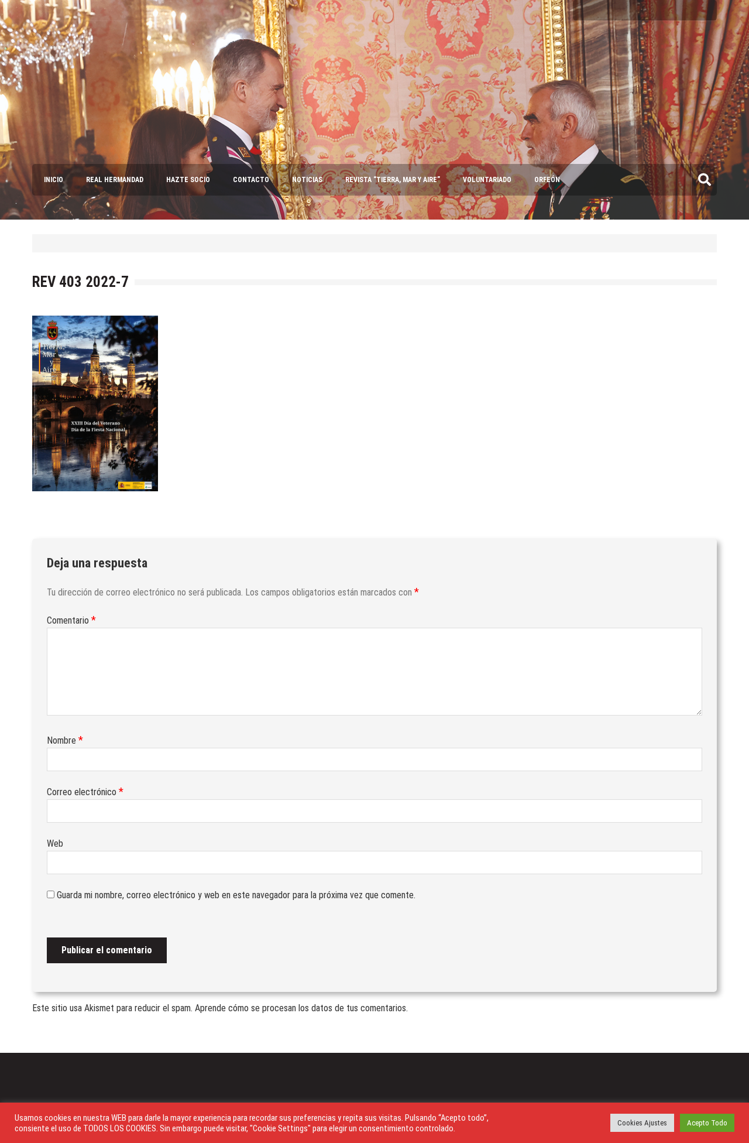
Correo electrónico (85, 792)
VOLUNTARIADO (487, 180)
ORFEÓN (547, 180)
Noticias (307, 180)
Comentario (71, 620)
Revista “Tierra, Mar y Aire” (392, 180)
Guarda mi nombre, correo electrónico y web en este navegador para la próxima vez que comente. (236, 895)
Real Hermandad (114, 180)
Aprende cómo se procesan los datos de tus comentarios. (301, 1008)
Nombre (65, 740)
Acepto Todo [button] (707, 1122)
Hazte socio (188, 180)
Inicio (53, 180)
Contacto (251, 180)
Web (55, 843)
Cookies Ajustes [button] (642, 1122)
